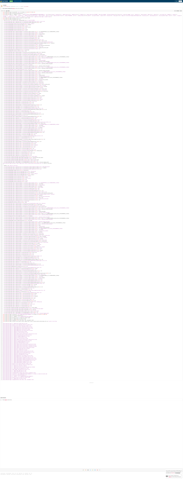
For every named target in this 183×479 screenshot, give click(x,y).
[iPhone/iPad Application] (88, 470)
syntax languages (8, 473)
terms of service (13, 474)
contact (30, 474)
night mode (20, 473)
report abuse (26, 474)
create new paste (2, 473)
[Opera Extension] (97, 470)
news (29, 473)
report (181, 10)
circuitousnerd (6, 6)
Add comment (26, 6)
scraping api (26, 473)
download (177, 10)
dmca (23, 474)
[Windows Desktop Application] (90, 470)
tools (17, 473)
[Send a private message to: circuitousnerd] (9, 6)
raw (175, 10)
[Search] (21, 1)
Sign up (180, 1)
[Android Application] (92, 470)
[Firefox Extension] (85, 470)
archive (13, 473)
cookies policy (8, 474)
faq (15, 473)
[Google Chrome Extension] (83, 470)
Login (177, 1)
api (23, 473)
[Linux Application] (99, 470)
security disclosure (19, 474)
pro (31, 473)
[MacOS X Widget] (95, 470)
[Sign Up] (167, 476)
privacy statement (3, 474)
